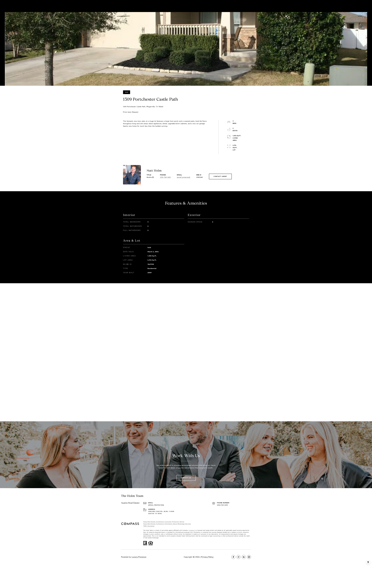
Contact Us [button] (186, 478)
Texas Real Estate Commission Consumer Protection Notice (163, 522)
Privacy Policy (207, 557)
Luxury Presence (139, 557)
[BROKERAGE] (249, 557)
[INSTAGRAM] (238, 557)
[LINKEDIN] (244, 557)
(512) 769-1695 (165, 177)
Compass (191, 530)
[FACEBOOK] (233, 557)
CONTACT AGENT (220, 176)
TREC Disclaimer (149, 526)
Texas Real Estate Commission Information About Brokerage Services (167, 524)
